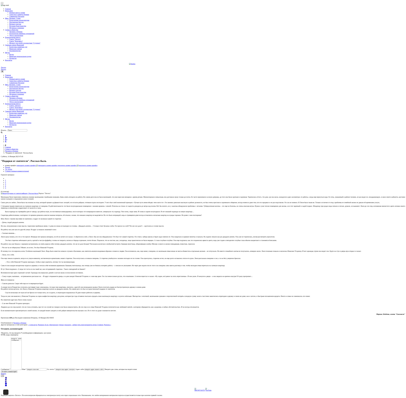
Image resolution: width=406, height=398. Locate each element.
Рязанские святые (15, 49)
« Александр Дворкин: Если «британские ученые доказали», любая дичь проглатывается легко (62, 325)
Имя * (24, 369)
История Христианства (17, 26)
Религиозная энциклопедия (19, 20)
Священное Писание (16, 16)
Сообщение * (5, 369)
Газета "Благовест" (16, 41)
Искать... (4, 130)
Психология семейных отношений (21, 33)
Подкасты (12, 58)
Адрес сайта (79, 369)
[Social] (5, 136)
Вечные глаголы (15, 24)
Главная (8, 9)
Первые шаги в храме (17, 13)
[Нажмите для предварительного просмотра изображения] (19, 193)
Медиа (7, 53)
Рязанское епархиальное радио (20, 56)
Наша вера (9, 11)
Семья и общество (11, 30)
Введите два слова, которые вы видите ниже (121, 369)
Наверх (3, 374)
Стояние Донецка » (104, 325)
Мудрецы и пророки (16, 28)
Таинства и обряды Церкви (19, 14)
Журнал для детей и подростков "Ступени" (24, 43)
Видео (11, 54)
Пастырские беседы (16, 22)
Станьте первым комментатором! (17, 171)
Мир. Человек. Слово (13, 18)
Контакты (8, 60)
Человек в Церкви (15, 32)
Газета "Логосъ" (15, 39)
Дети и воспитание (16, 35)
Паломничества (15, 51)
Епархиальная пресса (12, 37)
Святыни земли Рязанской (14, 45)
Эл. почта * (51, 369)
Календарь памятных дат (18, 47)
